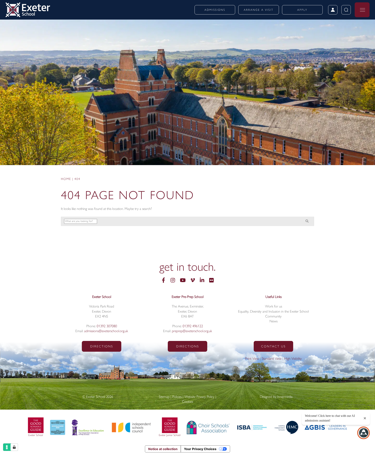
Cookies (187, 402)
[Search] (307, 221)
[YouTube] (183, 280)
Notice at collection (163, 449)
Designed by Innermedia (276, 397)
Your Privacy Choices (200, 449)
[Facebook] (163, 280)
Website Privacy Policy (199, 397)
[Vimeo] (192, 280)
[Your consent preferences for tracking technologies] (14, 447)
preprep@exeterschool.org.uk (192, 331)
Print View (252, 359)
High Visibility (293, 359)
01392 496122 (193, 326)
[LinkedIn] (202, 280)
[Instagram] (173, 280)
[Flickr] (211, 280)
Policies (177, 397)
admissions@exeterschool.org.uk (106, 331)
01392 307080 (107, 326)
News (274, 321)
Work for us (273, 306)
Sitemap (164, 397)
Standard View (271, 359)
